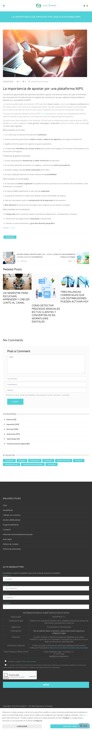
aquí (85, 715)
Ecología (22, 460)
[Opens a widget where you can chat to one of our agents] (83, 726)
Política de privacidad (12, 549)
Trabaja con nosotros (11, 515)
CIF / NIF (6, 603)
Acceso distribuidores (11, 520)
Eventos (10, 419)
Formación (48, 460)
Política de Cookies (10, 544)
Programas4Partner (11, 525)
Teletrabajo (11, 439)
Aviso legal (7, 539)
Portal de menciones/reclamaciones (18, 534)
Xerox (43, 113)
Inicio (5, 505)
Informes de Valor (11, 464)
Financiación (34, 460)
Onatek (12, 228)
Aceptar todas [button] (70, 726)
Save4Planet (8, 510)
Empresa (6, 594)
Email (6, 585)
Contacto (7, 529)
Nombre (7, 576)
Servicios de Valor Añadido (33, 464)
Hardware (78, 460)
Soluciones (11, 434)
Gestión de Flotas (63, 460)
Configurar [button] (22, 726)
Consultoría (10, 237)
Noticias (44, 82)
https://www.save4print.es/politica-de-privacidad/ (69, 648)
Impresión (35, 82)
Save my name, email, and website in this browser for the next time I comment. (39, 395)
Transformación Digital (16, 444)
